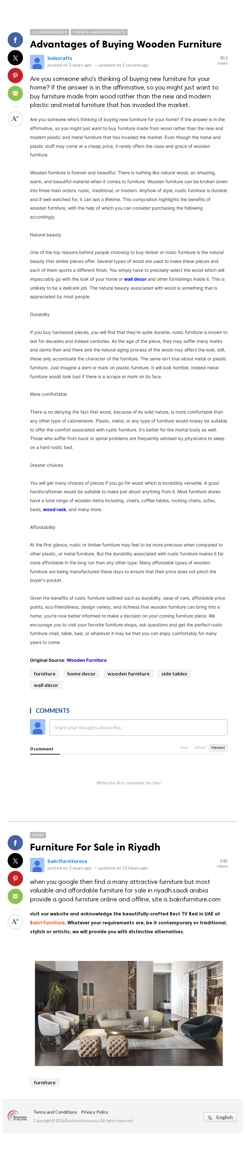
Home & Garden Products (99, 32)
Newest (218, 747)
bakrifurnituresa (67, 861)
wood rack (54, 509)
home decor (81, 673)
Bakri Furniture (47, 923)
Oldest (200, 747)
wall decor (136, 279)
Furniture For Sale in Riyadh (95, 847)
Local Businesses (50, 32)
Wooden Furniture (87, 660)
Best (184, 747)
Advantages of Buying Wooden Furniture (126, 44)
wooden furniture (129, 673)
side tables (174, 673)
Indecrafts (60, 58)
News (38, 835)
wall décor (46, 685)
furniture (45, 673)
